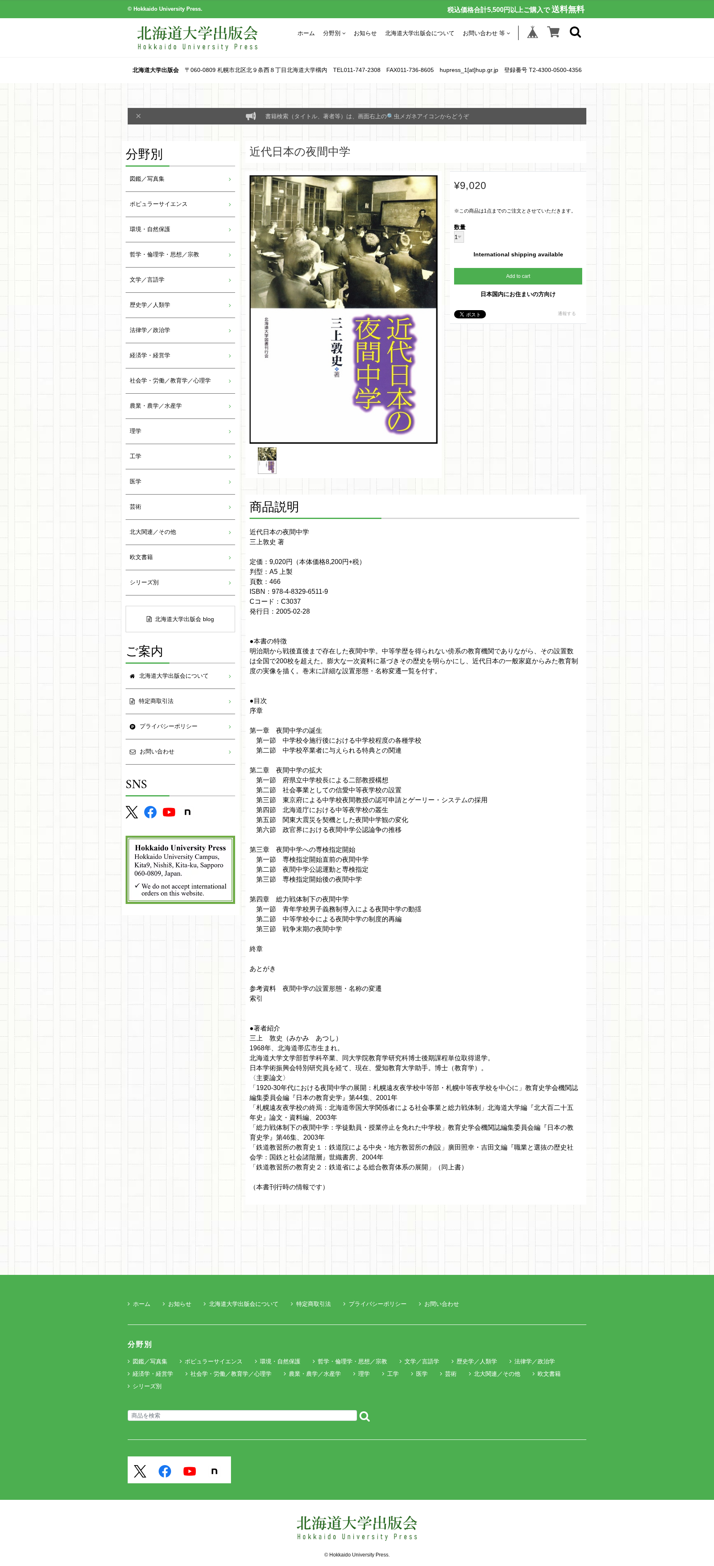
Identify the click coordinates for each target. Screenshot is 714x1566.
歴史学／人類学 (150, 305)
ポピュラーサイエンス (159, 204)
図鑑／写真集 (147, 179)
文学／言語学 (147, 280)
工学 (135, 456)
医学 (135, 481)
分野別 (331, 33)
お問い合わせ (441, 1304)
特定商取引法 (313, 1304)
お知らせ (365, 33)
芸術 (135, 507)
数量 (460, 227)
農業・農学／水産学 (156, 406)
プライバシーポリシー (378, 1304)
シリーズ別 (144, 582)
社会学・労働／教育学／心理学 (170, 381)
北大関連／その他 (153, 532)
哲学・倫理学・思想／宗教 (164, 254)
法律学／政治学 (150, 330)
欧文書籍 (141, 557)
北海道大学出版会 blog (184, 619)
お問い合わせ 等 (484, 33)
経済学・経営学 (150, 355)
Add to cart (518, 276)
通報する (567, 313)
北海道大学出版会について (420, 33)
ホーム (306, 33)
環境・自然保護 (150, 229)
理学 (135, 431)
